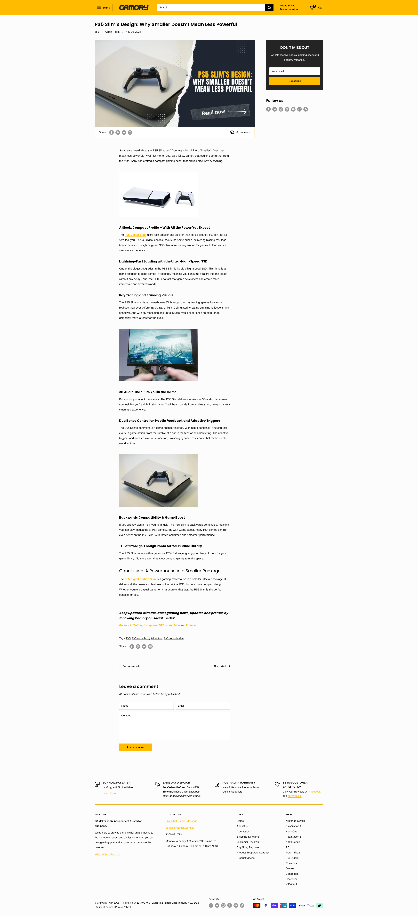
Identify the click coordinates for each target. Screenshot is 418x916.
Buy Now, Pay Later (248, 847)
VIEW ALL (292, 884)
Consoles (291, 863)
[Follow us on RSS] (305, 109)
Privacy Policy (122, 907)
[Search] (269, 7)
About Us (242, 826)
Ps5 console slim (174, 638)
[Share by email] (130, 132)
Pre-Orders (292, 858)
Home (240, 820)
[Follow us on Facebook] (268, 109)
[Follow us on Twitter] (274, 109)
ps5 (97, 31)
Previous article (131, 666)
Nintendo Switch (295, 820)
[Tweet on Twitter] (124, 132)
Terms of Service (104, 907)
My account (288, 9)
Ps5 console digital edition (147, 638)
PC (287, 847)
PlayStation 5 (293, 836)
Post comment (135, 747)
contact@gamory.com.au (180, 827)
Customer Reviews (248, 842)
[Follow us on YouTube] (293, 109)
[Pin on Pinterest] (117, 132)
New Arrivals (293, 852)
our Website (295, 795)
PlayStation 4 (293, 826)
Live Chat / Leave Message (181, 821)
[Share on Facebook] (111, 132)
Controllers (292, 873)
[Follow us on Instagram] (281, 109)
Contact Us (243, 831)
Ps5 (128, 638)
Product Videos (246, 858)
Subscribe (295, 81)
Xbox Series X (294, 842)
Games (290, 868)
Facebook (315, 791)
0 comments (243, 132)
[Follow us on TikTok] (299, 109)
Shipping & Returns (248, 836)
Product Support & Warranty (253, 852)
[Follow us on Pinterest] (287, 109)
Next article (220, 666)
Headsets (291, 879)
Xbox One (291, 831)
